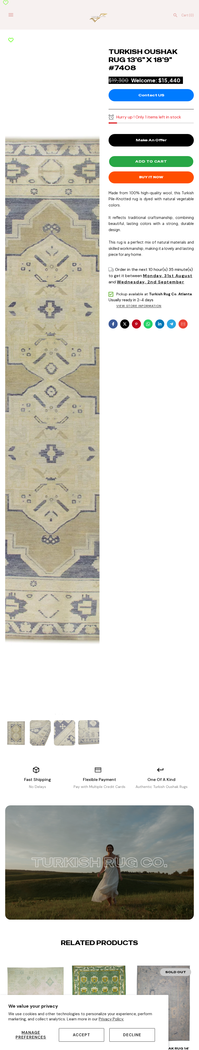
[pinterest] (136, 324)
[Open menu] (11, 15)
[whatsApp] (148, 324)
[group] (16, 733)
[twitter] (124, 324)
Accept (81, 1035)
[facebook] (113, 324)
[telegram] (171, 324)
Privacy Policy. (111, 1019)
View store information (138, 306)
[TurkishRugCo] (99, 17)
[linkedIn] (159, 324)
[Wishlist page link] (5, 2)
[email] (183, 324)
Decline (132, 1035)
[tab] (52, 714)
